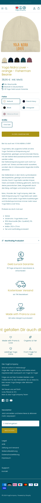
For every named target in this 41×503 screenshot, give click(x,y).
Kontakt (5, 471)
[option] (20, 34)
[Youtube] (11, 400)
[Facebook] (3, 400)
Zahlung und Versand (10, 447)
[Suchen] (7, 8)
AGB (3, 444)
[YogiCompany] (20, 8)
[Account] (33, 8)
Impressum (6, 458)
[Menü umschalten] (2, 8)
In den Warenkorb (20, 134)
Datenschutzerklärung (10, 454)
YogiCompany (12, 495)
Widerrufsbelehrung (9, 451)
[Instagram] (7, 400)
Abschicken (9, 430)
